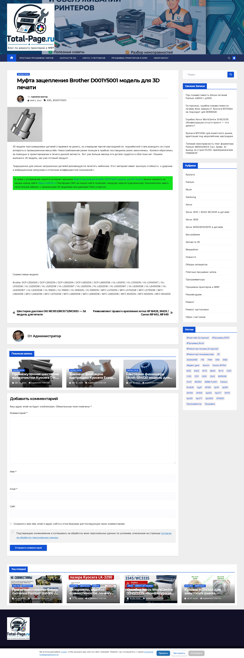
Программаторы (195, 279)
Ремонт (190, 302)
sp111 (216, 387)
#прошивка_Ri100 (220, 337)
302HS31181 (192, 360)
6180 (225, 360)
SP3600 (220, 398)
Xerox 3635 (192, 219)
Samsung (191, 197)
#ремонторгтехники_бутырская (202, 349)
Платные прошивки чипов (36, 58)
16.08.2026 (135, 598)
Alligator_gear (193, 365)
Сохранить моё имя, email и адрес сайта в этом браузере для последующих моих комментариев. (69, 523)
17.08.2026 (77, 598)
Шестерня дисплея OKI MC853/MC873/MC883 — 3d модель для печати (51, 313)
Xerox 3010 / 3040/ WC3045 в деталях (208, 212)
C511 (197, 376)
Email (14, 489)
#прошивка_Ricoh (195, 343)
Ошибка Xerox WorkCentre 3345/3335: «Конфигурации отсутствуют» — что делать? (207, 122)
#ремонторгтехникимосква (200, 354)
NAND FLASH (211, 382)
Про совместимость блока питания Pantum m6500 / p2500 (34, 593)
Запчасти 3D (68, 58)
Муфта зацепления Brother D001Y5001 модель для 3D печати (108, 179)
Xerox (189, 204)
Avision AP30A (219, 365)
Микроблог (161, 58)
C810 (204, 376)
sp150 (225, 387)
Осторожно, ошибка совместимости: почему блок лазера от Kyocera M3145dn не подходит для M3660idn (209, 108)
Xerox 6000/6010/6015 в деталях (204, 227)
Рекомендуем (194, 294)
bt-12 (221, 371)
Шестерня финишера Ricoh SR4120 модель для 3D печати (148, 377)
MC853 (198, 382)
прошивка (210, 404)
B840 (212, 371)
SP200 (190, 393)
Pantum (190, 182)
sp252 (209, 393)
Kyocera (190, 174)
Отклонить (196, 653)
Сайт (12, 506)
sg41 (199, 387)
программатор (194, 404)
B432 (196, 371)
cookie (64, 652)
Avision (206, 365)
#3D (49, 100)
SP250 (199, 393)
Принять (163, 653)
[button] (229, 58)
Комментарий (19, 413)
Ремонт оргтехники (197, 309)
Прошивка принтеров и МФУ (130, 58)
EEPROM (222, 376)
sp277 (218, 393)
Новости (191, 257)
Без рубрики (193, 234)
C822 (212, 376)
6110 (217, 360)
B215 (189, 371)
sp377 (199, 398)
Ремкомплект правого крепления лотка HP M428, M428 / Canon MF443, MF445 (131, 313)
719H (209, 360)
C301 (229, 371)
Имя (13, 471)
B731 (204, 371)
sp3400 (209, 398)
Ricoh (189, 189)
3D (218, 354)
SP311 (227, 393)
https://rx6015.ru (47, 183)
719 (202, 360)
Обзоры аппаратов (197, 264)
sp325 (190, 398)
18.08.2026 (20, 598)
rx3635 (190, 387)
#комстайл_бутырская (198, 337)
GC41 (189, 382)
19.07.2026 (192, 598)
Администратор (39, 96)
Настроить (179, 653)
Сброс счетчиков (93, 58)
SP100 (208, 387)
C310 (189, 376)
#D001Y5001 (59, 100)
